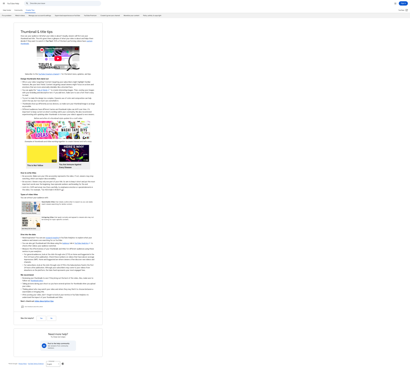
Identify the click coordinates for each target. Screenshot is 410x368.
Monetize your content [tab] (131, 15)
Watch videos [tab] (20, 15)
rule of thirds (42, 90)
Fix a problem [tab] (6, 15)
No (51, 318)
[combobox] (65, 3)
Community (18, 10)
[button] (3, 3)
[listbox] (53, 364)
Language (51, 361)
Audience (65, 243)
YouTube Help (13, 3)
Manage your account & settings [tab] (40, 15)
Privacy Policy (23, 363)
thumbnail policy (37, 281)
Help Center (7, 10)
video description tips (44, 301)
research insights (52, 238)
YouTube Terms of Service (36, 363)
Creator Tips (30, 10)
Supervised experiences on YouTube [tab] (67, 15)
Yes (41, 318)
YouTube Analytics (82, 243)
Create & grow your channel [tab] (110, 15)
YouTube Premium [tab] (90, 15)
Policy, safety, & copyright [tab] (152, 15)
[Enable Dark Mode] (62, 363)
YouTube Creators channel (48, 74)
